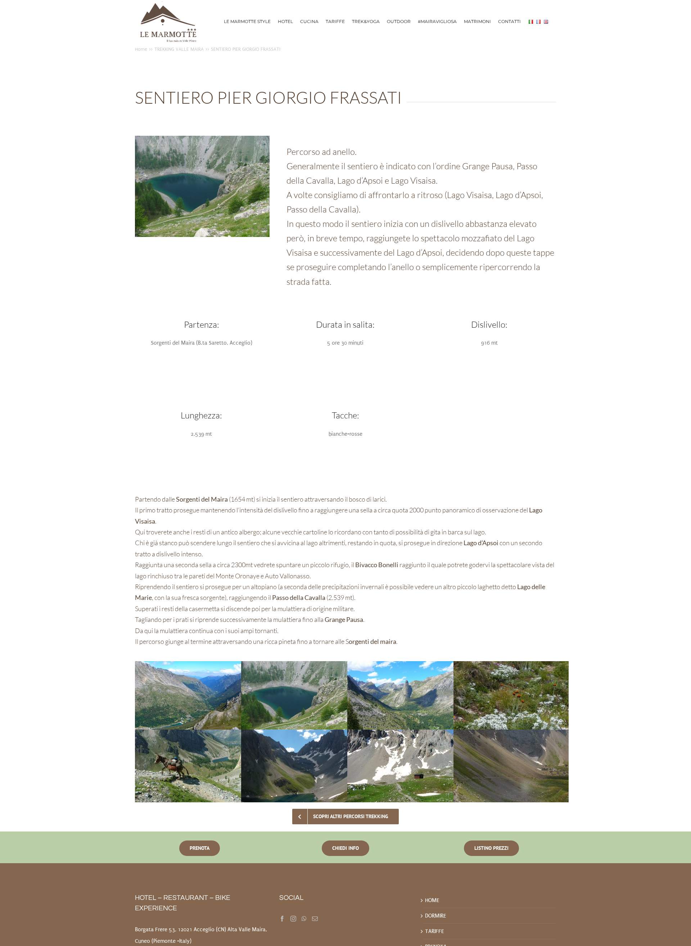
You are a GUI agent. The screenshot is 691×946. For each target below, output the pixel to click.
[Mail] (315, 919)
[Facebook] (282, 919)
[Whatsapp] (304, 919)
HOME (432, 900)
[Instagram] (293, 919)
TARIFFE (434, 931)
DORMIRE (435, 916)
